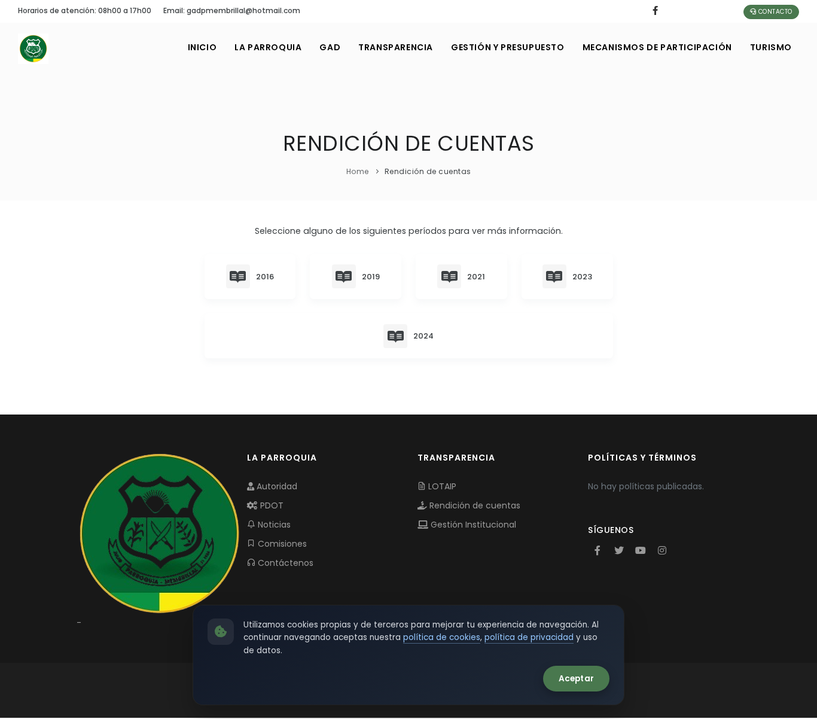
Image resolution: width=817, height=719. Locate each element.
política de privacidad (529, 637)
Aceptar (576, 678)
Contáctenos (284, 563)
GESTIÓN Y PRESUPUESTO (508, 47)
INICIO (202, 47)
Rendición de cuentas (473, 505)
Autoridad (275, 486)
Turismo (771, 47)
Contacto (774, 11)
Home (357, 171)
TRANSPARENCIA (395, 47)
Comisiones (281, 544)
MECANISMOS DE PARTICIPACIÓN (657, 47)
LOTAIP (441, 486)
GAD (329, 47)
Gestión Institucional (472, 525)
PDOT (270, 505)
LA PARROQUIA (267, 47)
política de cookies (441, 637)
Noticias (273, 525)
